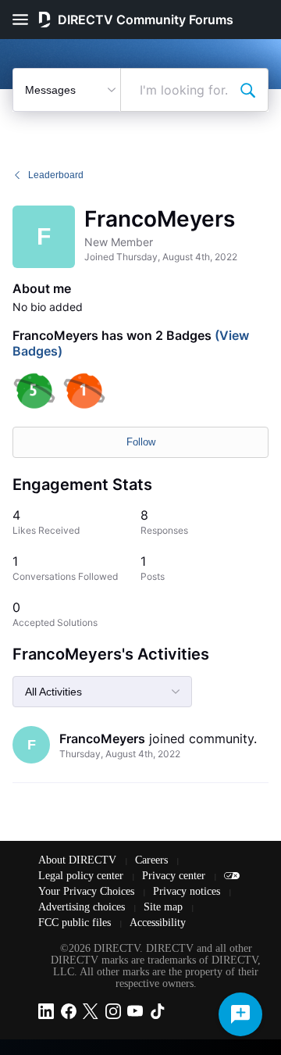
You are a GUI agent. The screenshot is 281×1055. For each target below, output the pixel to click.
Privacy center (175, 876)
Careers (153, 860)
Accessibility (158, 922)
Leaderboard (56, 175)
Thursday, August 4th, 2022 (119, 754)
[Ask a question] (240, 1014)
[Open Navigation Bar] (24, 19)
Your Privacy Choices (87, 891)
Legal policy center (82, 876)
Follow (140, 442)
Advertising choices (83, 907)
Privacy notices (188, 891)
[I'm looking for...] (247, 90)
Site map (165, 907)
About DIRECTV (78, 860)
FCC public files (76, 922)
